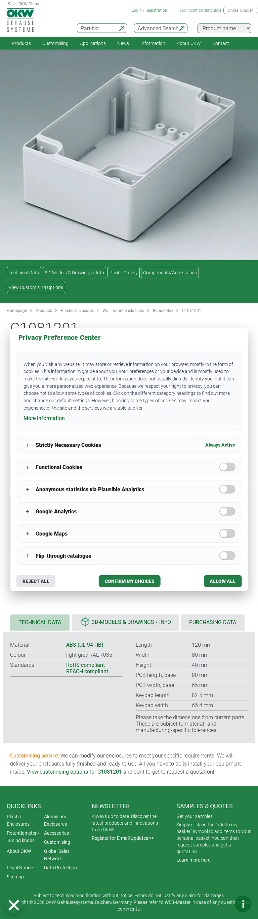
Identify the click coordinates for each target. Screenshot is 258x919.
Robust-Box (163, 310)
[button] (13, 905)
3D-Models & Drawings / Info (74, 272)
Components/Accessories (170, 272)
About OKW (19, 851)
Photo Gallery (124, 272)
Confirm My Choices (130, 581)
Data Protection (60, 867)
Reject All (36, 581)
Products (21, 43)
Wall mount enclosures (123, 310)
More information (44, 418)
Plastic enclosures (77, 310)
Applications (93, 43)
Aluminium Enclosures (55, 820)
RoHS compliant (85, 665)
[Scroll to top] (222, 903)
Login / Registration (149, 10)
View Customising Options (36, 287)
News (123, 43)
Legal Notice (20, 867)
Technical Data (24, 272)
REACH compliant (87, 671)
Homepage (17, 310)
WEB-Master (177, 902)
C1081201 (191, 310)
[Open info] (242, 903)
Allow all (222, 581)
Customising (55, 43)
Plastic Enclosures (18, 820)
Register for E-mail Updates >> (123, 838)
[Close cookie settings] (13, 905)
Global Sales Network (57, 854)
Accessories (56, 833)
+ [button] (27, 444)
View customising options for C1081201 (74, 772)
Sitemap (15, 876)
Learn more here (193, 860)
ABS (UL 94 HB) (84, 645)
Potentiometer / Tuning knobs (23, 836)
